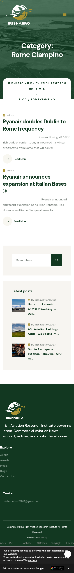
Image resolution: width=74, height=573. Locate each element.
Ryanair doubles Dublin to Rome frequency (34, 125)
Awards (4, 460)
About (4, 455)
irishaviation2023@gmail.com (22, 501)
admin (10, 115)
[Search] (56, 260)
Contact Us (7, 476)
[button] (37, 568)
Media (4, 465)
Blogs (3, 471)
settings (32, 560)
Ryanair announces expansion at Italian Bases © (34, 184)
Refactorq (42, 537)
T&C (14, 543)
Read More (20, 158)
